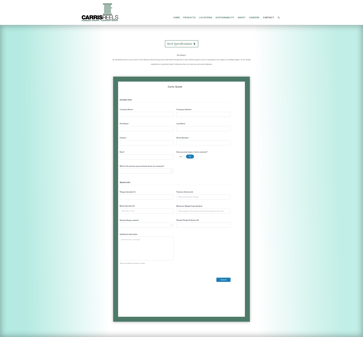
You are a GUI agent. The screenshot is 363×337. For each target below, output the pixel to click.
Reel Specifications (179, 44)
